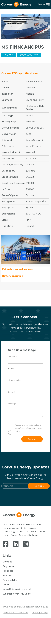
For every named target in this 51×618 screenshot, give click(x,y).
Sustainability (10, 580)
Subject (11, 392)
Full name (12, 357)
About (6, 584)
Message (12, 404)
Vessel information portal (17, 589)
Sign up (38, 486)
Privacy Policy (40, 612)
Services (7, 575)
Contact (7, 561)
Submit (31, 439)
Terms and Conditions (16, 612)
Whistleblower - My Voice (17, 593)
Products (8, 571)
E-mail (11, 368)
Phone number (14, 380)
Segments (8, 566)
